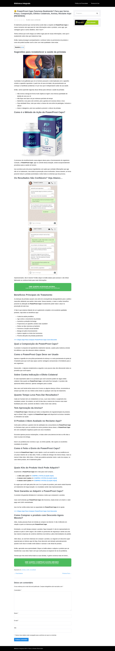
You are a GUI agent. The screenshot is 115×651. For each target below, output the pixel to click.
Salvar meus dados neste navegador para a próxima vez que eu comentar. (35, 635)
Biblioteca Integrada (22, 3)
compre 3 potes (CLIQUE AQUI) (45, 478)
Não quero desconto (55, 650)
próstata (24, 569)
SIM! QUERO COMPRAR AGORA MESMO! (42, 562)
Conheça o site (18, 463)
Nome (16, 613)
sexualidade (33, 569)
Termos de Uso (95, 3)
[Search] (97, 13)
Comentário (17, 590)
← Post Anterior (18, 573)
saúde (27, 569)
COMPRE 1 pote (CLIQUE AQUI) (43, 476)
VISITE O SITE (55, 646)
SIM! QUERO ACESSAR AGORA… (43, 287)
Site (15, 628)
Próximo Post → (66, 573)
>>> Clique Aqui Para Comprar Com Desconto (35, 339)
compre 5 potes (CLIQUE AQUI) (45, 480)
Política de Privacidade (81, 3)
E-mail (16, 620)
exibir (22, 47)
